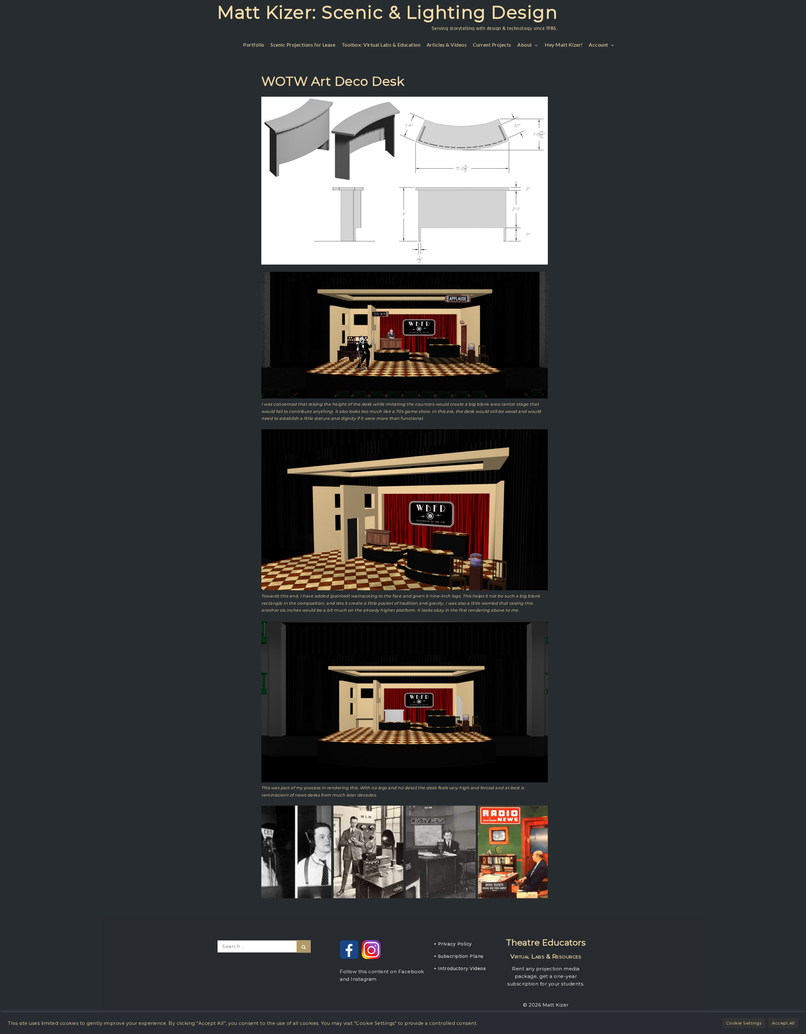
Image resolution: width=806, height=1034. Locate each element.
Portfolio (253, 45)
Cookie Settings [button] (744, 1022)
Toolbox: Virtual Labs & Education (381, 45)
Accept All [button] (783, 1022)
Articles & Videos (447, 45)
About (524, 45)
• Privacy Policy (453, 944)
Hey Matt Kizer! (564, 45)
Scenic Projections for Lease (302, 45)
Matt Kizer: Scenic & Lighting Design (387, 12)
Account (598, 45)
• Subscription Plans (459, 956)
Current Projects (492, 45)
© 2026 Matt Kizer (546, 1005)
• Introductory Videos (460, 968)
